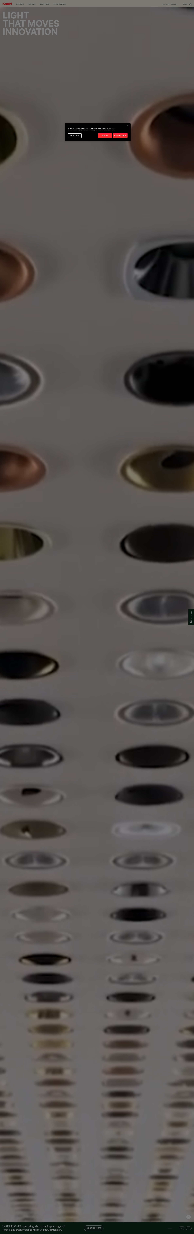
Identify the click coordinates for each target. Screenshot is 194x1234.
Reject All (105, 135)
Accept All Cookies (120, 135)
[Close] (127, 126)
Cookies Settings (74, 135)
